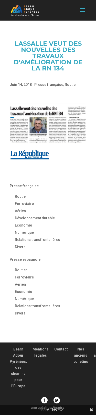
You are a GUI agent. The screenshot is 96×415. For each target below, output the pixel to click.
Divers (20, 247)
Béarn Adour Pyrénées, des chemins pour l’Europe (18, 367)
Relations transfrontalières (37, 240)
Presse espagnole (25, 259)
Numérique (24, 232)
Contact (61, 349)
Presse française (48, 85)
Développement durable (35, 218)
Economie (23, 225)
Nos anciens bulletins (80, 355)
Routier (71, 85)
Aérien (20, 211)
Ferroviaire (24, 204)
